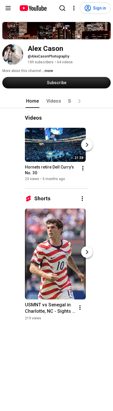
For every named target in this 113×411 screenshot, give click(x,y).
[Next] (87, 145)
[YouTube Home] (33, 8)
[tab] (32, 101)
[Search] (62, 8)
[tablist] (56, 101)
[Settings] (73, 8)
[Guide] (8, 8)
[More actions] (83, 168)
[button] (79, 101)
